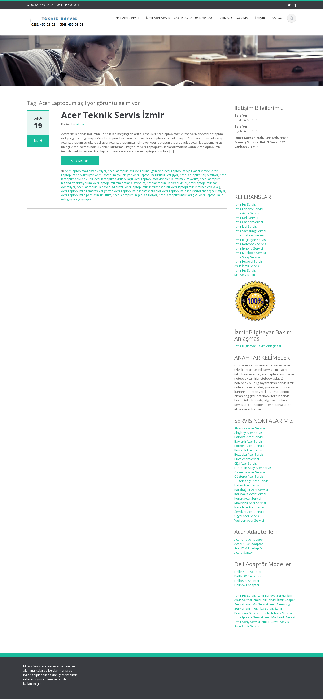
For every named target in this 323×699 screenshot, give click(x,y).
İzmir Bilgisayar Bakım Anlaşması (257, 346)
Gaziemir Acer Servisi (249, 472)
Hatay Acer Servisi (247, 485)
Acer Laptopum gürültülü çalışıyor (155, 175)
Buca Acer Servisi (246, 459)
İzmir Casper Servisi (248, 222)
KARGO (277, 18)
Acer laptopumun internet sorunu (147, 187)
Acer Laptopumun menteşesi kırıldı (137, 191)
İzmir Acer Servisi (126, 18)
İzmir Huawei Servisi (248, 261)
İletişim (260, 18)
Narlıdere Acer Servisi (249, 507)
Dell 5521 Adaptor (246, 585)
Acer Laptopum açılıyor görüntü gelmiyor (135, 171)
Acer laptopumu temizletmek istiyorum (119, 183)
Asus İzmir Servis (246, 266)
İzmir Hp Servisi (245, 204)
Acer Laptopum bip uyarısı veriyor (187, 171)
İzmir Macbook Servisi (250, 252)
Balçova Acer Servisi (248, 437)
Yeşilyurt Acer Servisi (249, 520)
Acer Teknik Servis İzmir (112, 115)
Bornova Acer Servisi (249, 446)
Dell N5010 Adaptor (248, 576)
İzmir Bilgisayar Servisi (250, 239)
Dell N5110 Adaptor (248, 572)
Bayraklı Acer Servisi (248, 441)
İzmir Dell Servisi (246, 218)
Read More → (80, 160)
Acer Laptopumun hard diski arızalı (100, 187)
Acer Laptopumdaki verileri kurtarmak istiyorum (166, 179)
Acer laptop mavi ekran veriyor (85, 171)
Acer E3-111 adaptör (248, 548)
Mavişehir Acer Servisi (250, 503)
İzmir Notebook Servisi (250, 244)
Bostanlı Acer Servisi (248, 450)
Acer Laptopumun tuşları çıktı (178, 195)
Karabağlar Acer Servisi (251, 490)
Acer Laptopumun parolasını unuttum (86, 195)
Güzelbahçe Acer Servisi (251, 481)
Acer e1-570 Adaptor (248, 539)
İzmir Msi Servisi (246, 226)
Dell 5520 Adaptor (246, 580)
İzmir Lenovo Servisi (248, 209)
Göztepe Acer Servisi (249, 476)
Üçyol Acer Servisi (247, 516)
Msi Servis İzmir (245, 274)
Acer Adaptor (243, 552)
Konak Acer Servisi (247, 498)
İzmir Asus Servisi (247, 213)
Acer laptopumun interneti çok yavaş (195, 187)
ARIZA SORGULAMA (234, 18)
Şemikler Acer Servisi (249, 511)
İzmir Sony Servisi (247, 257)
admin (79, 124)
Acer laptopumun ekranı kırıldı (167, 183)
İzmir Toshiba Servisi (249, 235)
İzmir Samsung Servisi (250, 231)
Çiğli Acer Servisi (246, 463)
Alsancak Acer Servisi (249, 428)
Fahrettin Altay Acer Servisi (253, 468)
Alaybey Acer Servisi (248, 433)
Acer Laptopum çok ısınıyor (113, 175)
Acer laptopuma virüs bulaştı (113, 179)
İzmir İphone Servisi (248, 248)
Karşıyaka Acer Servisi (250, 494)
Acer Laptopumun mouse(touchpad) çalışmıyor (193, 191)
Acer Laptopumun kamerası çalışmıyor (87, 191)
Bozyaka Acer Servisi (249, 454)
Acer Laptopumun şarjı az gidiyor (135, 195)
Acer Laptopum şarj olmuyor (199, 175)
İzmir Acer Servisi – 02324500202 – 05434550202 (179, 18)
